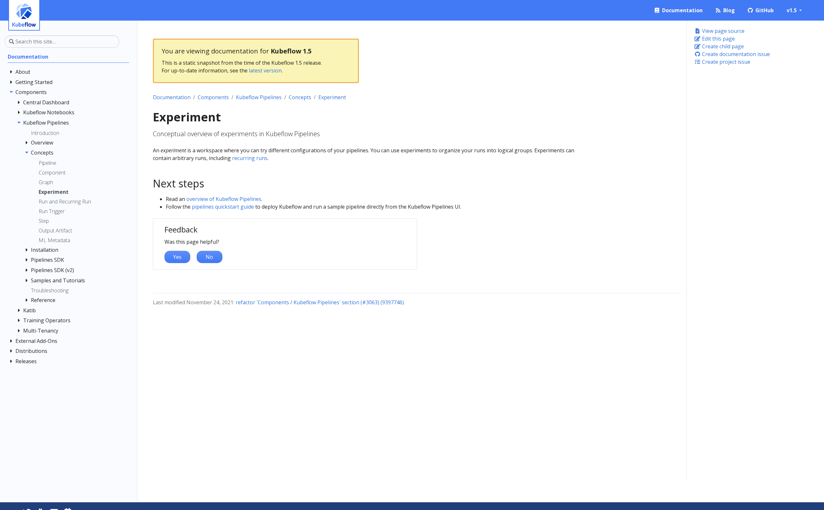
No (209, 256)
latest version (265, 70)
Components (213, 97)
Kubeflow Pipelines (259, 97)
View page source (722, 30)
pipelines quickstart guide (223, 206)
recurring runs (249, 158)
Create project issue (725, 61)
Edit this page (718, 38)
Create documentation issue (735, 54)
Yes (177, 256)
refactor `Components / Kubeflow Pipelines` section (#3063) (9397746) (320, 302)
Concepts (300, 97)
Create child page (722, 46)
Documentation (172, 97)
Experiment (332, 97)
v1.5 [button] (792, 10)
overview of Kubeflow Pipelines (223, 199)
